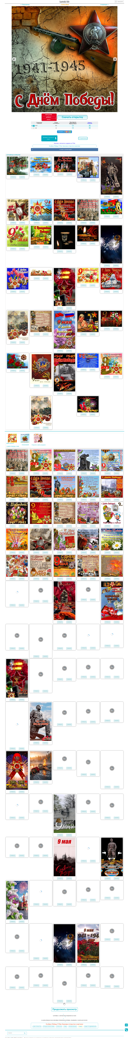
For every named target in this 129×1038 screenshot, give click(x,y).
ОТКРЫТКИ (59, 1027)
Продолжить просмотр (64, 1010)
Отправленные (83, 138)
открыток (37, 1027)
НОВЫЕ (80, 1027)
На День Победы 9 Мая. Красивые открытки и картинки (64, 146)
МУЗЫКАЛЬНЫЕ (73, 1027)
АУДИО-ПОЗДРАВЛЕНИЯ (90, 1027)
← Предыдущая (25, 4)
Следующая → (104, 4)
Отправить (61, 131)
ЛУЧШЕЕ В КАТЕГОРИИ (48, 1027)
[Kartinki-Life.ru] (64, 2)
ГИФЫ (65, 1027)
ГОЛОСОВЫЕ (65, 4)
